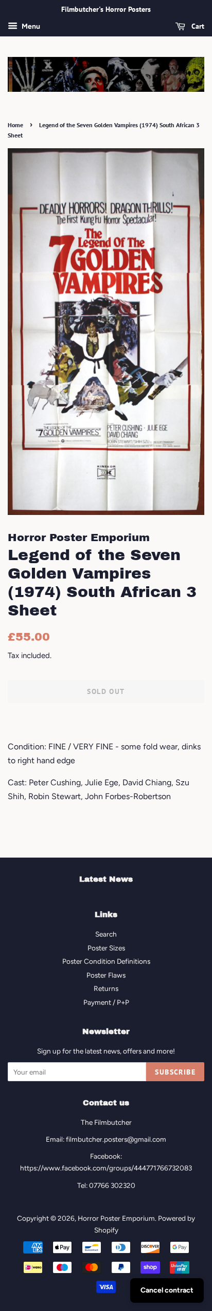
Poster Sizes (106, 948)
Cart (196, 26)
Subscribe (175, 1072)
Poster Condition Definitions (106, 961)
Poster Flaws (106, 975)
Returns (106, 988)
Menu (30, 26)
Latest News (106, 879)
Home (15, 125)
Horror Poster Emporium (116, 1218)
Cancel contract (166, 1290)
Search (106, 934)
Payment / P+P (106, 1002)
